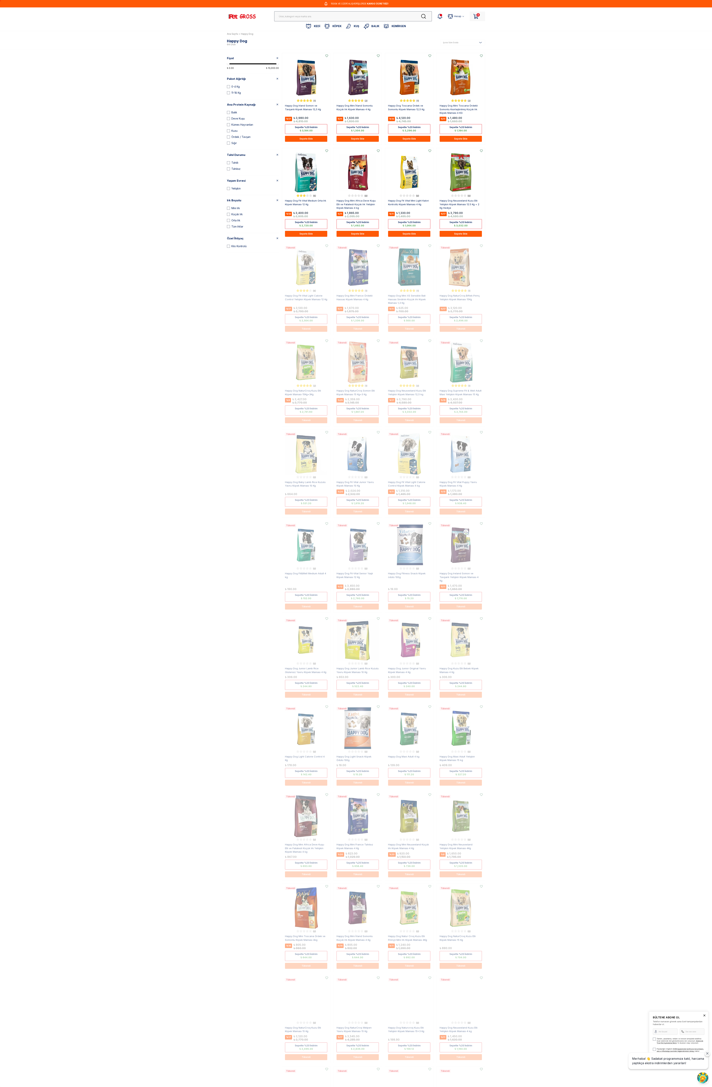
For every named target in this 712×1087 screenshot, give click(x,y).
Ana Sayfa (232, 33)
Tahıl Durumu (236, 155)
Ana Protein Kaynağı (241, 104)
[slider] (228, 64)
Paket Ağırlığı (236, 79)
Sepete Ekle (306, 138)
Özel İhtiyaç (235, 238)
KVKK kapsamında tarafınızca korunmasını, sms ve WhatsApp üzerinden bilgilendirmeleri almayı (680, 1050)
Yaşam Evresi (236, 180)
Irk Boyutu (234, 200)
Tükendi (306, 328)
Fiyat (230, 58)
